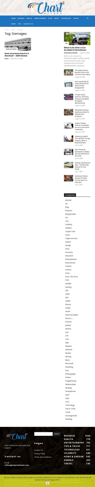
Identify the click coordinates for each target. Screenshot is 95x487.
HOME (13, 18)
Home (7, 30)
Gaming (68, 287)
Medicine (68, 349)
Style (50, 18)
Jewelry (68, 325)
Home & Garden (40, 18)
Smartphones (70, 391)
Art (66, 203)
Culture (68, 242)
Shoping (68, 388)
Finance (68, 270)
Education (69, 256)
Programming (70, 381)
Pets (19, 24)
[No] (92, 481)
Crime (67, 235)
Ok (48, 483)
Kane (7, 59)
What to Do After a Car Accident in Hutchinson (75, 48)
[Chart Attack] (47, 8)
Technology (66, 18)
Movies (68, 353)
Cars (67, 221)
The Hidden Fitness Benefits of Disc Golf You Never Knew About (82, 72)
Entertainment (70, 259)
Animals (68, 200)
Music (56, 18)
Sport (13, 24)
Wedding (68, 419)
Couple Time (70, 231)
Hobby (67, 308)
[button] (87, 18)
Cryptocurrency (71, 238)
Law (67, 332)
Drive (67, 249)
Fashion (68, 266)
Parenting (69, 367)
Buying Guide (70, 214)
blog (67, 207)
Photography (70, 374)
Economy (69, 252)
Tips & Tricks (70, 409)
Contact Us (28, 24)
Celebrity (68, 224)
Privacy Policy (39, 453)
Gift (66, 290)
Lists (67, 339)
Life (66, 336)
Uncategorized (71, 415)
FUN (67, 280)
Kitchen (68, 329)
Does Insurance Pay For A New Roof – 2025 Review (17, 54)
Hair (66, 297)
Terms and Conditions (43, 457)
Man (67, 343)
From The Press (71, 276)
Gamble (68, 283)
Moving (68, 356)
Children (68, 228)
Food (67, 273)
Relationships (70, 384)
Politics (68, 377)
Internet (68, 322)
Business (20, 18)
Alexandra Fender (71, 53)
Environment (70, 263)
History (68, 304)
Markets (68, 346)
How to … (69, 318)
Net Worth (69, 363)
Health (29, 18)
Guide (67, 294)
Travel (76, 18)
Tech (67, 402)
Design (68, 245)
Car (66, 43)
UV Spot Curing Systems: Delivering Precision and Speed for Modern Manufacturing (82, 99)
